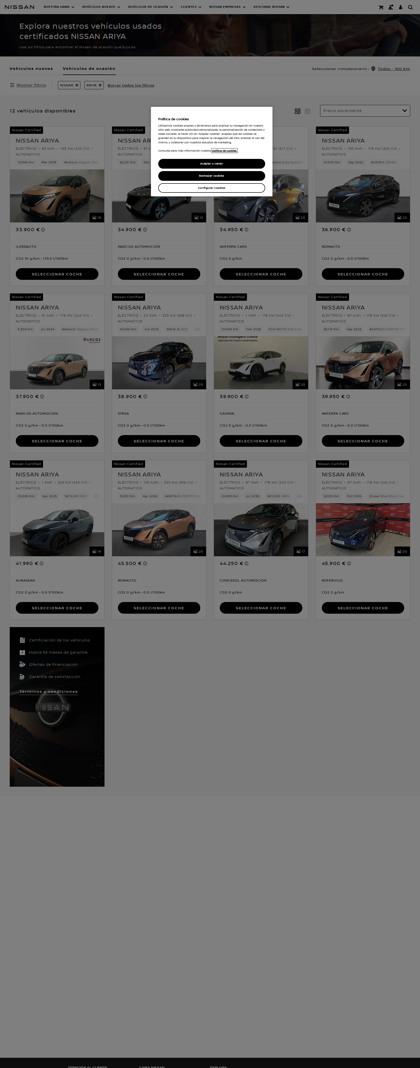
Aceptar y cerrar (211, 163)
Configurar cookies (211, 188)
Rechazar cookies (211, 175)
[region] (211, 152)
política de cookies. (224, 150)
